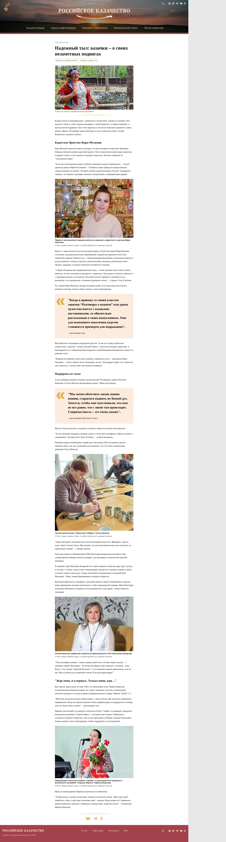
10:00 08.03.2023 (61, 42)
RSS (126, 830)
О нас (84, 830)
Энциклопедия (35, 28)
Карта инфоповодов (63, 28)
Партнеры (97, 830)
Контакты (113, 830)
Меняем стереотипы (94, 28)
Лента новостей (153, 28)
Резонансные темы (125, 28)
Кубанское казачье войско (67, 60)
